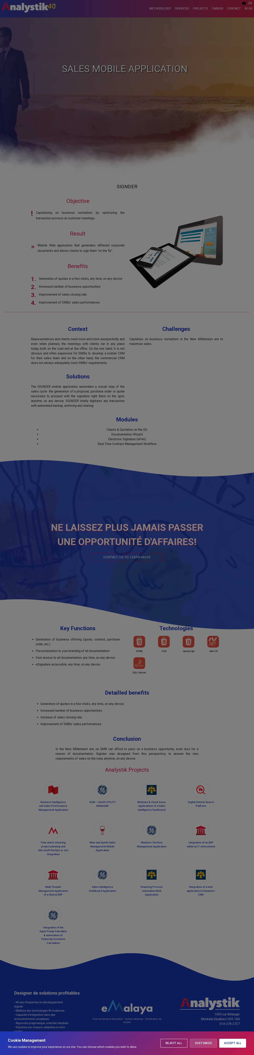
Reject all (173, 1043)
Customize (203, 1043)
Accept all (232, 1043)
